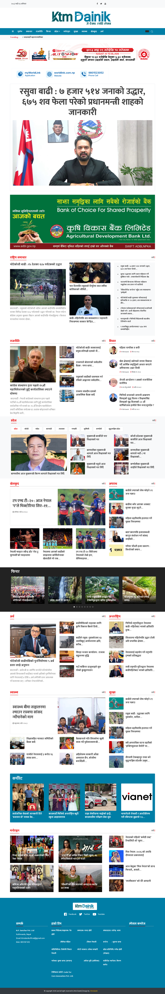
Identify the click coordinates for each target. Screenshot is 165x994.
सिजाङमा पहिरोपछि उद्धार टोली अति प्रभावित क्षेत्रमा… (140, 639)
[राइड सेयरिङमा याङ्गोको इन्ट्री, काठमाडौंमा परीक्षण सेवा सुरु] (100, 797)
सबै (152, 257)
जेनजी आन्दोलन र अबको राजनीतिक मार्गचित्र (135, 381)
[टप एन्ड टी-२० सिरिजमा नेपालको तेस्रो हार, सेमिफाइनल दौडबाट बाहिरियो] (90, 538)
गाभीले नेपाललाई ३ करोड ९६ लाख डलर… (39, 756)
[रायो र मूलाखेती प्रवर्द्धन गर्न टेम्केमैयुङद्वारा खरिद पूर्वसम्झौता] (102, 590)
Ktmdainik (93, 991)
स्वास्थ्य (84, 31)
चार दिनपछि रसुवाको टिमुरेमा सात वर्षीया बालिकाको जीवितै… (88, 287)
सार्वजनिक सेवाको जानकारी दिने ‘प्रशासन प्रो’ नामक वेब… (27, 815)
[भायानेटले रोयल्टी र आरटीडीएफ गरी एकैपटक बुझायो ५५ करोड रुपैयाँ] (137, 797)
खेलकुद (94, 31)
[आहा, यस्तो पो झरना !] (65, 590)
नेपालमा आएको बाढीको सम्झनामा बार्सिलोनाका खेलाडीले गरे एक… (54, 555)
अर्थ (101, 31)
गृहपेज (20, 31)
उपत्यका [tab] (62, 429)
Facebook (72, 914)
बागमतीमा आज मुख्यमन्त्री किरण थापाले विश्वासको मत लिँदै (37, 474)
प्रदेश (56, 31)
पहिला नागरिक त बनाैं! (129, 348)
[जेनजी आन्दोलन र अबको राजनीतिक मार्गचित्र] (114, 382)
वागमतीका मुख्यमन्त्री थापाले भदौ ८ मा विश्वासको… (139, 453)
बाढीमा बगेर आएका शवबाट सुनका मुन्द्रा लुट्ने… (138, 506)
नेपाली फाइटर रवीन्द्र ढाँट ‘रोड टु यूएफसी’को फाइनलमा (24, 553)
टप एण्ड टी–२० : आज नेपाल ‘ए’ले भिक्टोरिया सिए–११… (32, 503)
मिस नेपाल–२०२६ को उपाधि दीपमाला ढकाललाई (138, 853)
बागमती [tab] (49, 429)
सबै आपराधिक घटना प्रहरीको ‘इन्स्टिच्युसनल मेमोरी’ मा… (139, 744)
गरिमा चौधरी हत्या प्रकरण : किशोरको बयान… (138, 548)
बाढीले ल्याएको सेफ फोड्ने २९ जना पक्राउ (139, 492)
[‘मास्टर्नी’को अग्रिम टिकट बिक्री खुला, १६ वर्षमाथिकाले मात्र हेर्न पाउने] (80, 849)
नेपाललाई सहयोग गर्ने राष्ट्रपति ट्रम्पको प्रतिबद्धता (139, 654)
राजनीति (39, 31)
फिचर (48, 31)
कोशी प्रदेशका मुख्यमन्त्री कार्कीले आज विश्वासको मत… (141, 439)
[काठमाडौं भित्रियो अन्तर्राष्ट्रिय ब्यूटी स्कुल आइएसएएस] (64, 797)
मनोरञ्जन (67, 31)
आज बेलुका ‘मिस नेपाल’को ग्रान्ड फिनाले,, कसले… (140, 868)
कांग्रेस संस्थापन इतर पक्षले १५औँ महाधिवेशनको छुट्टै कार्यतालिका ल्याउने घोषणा (31, 389)
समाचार (29, 31)
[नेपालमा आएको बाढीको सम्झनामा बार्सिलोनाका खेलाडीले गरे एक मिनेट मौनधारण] (57, 538)
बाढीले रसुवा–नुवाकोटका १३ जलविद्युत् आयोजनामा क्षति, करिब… (89, 641)
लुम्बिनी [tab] (86, 429)
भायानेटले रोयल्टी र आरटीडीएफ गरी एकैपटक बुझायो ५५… (135, 815)
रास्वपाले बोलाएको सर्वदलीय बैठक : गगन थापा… (89, 364)
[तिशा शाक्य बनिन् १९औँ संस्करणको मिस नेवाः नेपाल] (32, 849)
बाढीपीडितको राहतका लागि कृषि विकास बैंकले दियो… (88, 625)
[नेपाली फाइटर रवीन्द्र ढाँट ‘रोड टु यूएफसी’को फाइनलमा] (24, 538)
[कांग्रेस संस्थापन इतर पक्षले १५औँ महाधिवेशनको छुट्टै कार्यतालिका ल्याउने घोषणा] (33, 364)
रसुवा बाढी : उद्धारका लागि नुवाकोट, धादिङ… (138, 715)
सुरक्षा (76, 31)
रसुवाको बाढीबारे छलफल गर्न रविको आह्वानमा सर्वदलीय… (89, 378)
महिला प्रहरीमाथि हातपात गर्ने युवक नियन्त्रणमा (139, 520)
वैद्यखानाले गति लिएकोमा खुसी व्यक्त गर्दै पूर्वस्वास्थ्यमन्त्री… (90, 740)
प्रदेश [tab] (16, 429)
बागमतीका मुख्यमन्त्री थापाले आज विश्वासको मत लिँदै (99, 453)
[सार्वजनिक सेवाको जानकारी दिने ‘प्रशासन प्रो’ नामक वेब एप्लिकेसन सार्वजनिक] (28, 797)
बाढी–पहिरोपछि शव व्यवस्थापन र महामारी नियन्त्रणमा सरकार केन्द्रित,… (88, 320)
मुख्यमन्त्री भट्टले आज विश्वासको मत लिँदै (96, 465)
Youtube (101, 914)
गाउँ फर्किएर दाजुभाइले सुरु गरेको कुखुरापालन (88, 668)
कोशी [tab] (27, 429)
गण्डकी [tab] (74, 429)
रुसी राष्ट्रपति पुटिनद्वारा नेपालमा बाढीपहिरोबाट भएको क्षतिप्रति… (140, 668)
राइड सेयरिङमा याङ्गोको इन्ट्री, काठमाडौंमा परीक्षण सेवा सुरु (98, 815)
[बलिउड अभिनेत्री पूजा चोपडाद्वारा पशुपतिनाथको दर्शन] (32, 878)
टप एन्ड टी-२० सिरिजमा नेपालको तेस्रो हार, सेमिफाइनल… (86, 555)
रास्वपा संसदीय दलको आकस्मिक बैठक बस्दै (86, 393)
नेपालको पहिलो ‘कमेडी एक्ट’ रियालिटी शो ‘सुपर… (138, 839)
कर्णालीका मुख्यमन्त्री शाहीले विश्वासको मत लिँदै (142, 465)
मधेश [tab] (37, 429)
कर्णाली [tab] (99, 429)
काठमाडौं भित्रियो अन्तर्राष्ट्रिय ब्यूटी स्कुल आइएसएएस (64, 815)
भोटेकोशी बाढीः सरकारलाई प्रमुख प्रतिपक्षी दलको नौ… (88, 349)
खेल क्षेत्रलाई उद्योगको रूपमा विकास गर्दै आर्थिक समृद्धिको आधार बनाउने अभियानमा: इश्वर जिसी (135, 364)
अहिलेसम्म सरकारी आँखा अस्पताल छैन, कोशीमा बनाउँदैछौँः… (87, 757)
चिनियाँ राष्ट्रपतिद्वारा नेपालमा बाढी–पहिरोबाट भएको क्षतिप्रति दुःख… (140, 626)
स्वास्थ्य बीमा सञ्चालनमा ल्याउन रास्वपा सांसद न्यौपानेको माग (29, 712)
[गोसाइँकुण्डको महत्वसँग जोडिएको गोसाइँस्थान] (28, 590)
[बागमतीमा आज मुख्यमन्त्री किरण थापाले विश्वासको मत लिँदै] (39, 452)
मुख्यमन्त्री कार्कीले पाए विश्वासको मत (97, 438)
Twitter (86, 914)
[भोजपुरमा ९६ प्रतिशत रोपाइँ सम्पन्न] (139, 590)
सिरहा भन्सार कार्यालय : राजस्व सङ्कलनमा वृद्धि (90, 654)
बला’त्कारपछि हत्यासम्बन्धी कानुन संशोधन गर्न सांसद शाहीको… (138, 535)
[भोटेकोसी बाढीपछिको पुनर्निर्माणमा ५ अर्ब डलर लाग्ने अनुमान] (33, 639)
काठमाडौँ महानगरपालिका (33, 37)
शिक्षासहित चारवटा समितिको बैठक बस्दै (39, 740)
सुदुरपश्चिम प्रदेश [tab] (114, 429)
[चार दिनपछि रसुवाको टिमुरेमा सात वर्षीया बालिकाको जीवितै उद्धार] (89, 272)
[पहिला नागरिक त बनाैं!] (114, 350)
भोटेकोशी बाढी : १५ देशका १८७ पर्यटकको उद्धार (36, 264)
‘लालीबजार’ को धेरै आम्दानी (138, 881)
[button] (147, 31)
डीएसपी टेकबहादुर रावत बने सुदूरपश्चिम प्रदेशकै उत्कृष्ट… (138, 759)
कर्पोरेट (17, 778)
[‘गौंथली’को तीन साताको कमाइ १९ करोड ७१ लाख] (80, 878)
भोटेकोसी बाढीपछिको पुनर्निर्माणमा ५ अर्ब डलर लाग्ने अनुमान (32, 663)
